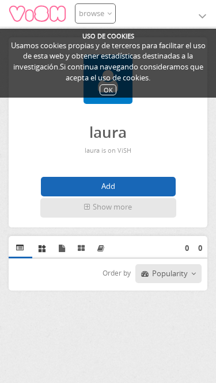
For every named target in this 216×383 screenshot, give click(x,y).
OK (108, 90)
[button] (108, 208)
